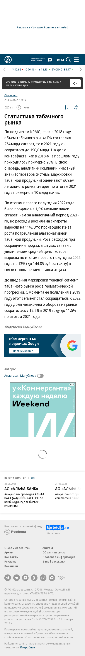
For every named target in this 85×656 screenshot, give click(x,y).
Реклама (10, 561)
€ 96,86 (30, 69)
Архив (8, 552)
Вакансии (11, 566)
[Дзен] (25, 577)
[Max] (52, 577)
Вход (60, 60)
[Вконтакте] (16, 577)
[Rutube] (43, 577)
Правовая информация (58, 557)
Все (32, 477)
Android (47, 548)
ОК (75, 83)
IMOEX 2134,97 (61, 69)
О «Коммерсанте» (17, 548)
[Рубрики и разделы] (76, 59)
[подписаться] (41, 376)
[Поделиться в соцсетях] (75, 107)
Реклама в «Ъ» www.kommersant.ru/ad (42, 27)
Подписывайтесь (23, 351)
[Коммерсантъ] (8, 59)
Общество (10, 95)
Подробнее (27, 647)
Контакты (11, 557)
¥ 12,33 (43, 69)
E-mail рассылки (53, 561)
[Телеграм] (7, 577)
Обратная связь (53, 552)
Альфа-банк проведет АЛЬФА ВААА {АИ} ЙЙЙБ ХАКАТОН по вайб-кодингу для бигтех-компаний (24, 500)
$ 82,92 (16, 69)
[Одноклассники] (34, 577)
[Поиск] (68, 59)
